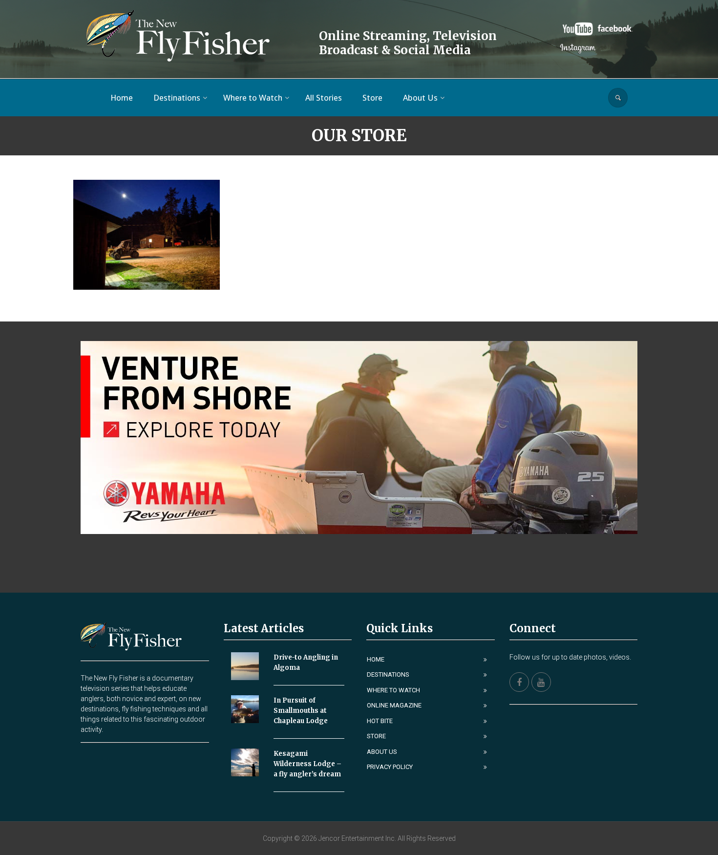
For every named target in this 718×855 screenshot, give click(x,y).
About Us (382, 751)
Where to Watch (393, 690)
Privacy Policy (390, 766)
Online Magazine (394, 705)
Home (375, 659)
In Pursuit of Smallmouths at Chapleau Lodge (301, 710)
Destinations (388, 674)
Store (376, 736)
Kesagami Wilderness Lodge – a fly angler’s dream (307, 763)
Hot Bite (380, 721)
